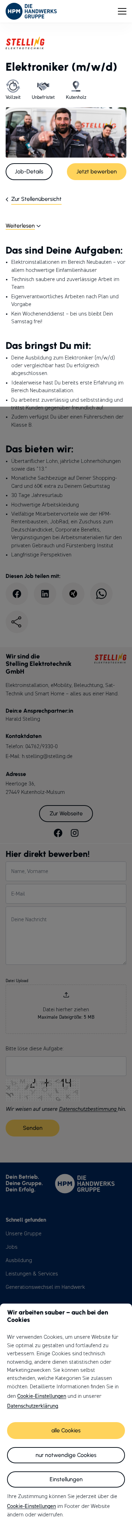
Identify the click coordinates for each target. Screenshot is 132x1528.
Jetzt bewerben (96, 171)
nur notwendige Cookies (66, 1455)
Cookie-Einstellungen (41, 1396)
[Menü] (122, 11)
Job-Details (29, 171)
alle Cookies (66, 1430)
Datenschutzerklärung (32, 1405)
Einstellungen (66, 1479)
